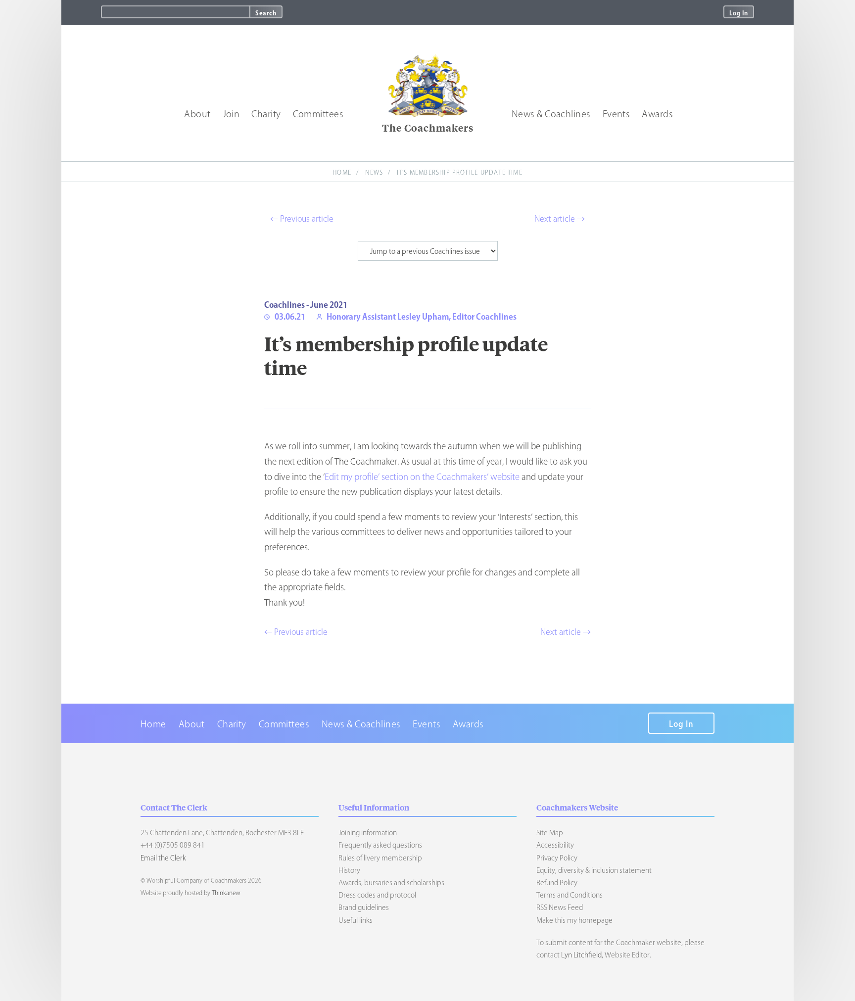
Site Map (549, 832)
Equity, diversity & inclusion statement (594, 870)
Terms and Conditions (569, 895)
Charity (266, 113)
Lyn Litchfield (581, 955)
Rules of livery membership (380, 858)
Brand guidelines (363, 907)
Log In (738, 13)
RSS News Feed (559, 907)
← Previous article (301, 219)
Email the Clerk (163, 858)
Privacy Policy (556, 858)
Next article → (559, 219)
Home (341, 172)
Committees (318, 113)
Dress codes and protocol (377, 895)
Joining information (367, 832)
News (374, 172)
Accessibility (555, 845)
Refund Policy (556, 882)
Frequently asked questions (380, 845)
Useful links (355, 920)
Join (231, 113)
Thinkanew (226, 893)
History (349, 870)
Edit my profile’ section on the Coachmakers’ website (422, 477)
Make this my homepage (574, 920)
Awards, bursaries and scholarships (391, 882)
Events (616, 113)
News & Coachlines (551, 113)
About (197, 113)
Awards (657, 113)
